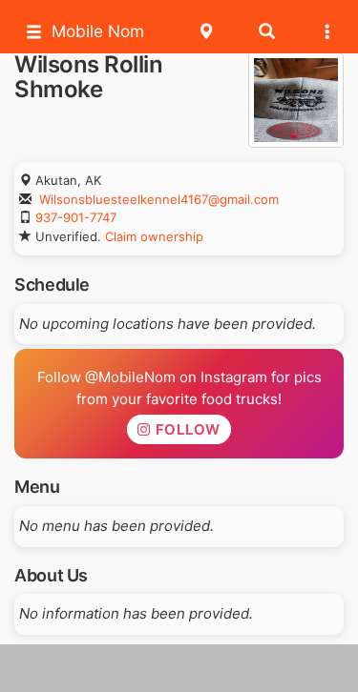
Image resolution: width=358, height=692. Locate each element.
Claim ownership (154, 236)
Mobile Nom (98, 31)
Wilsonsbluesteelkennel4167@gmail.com (159, 199)
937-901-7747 (75, 217)
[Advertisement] (179, 668)
